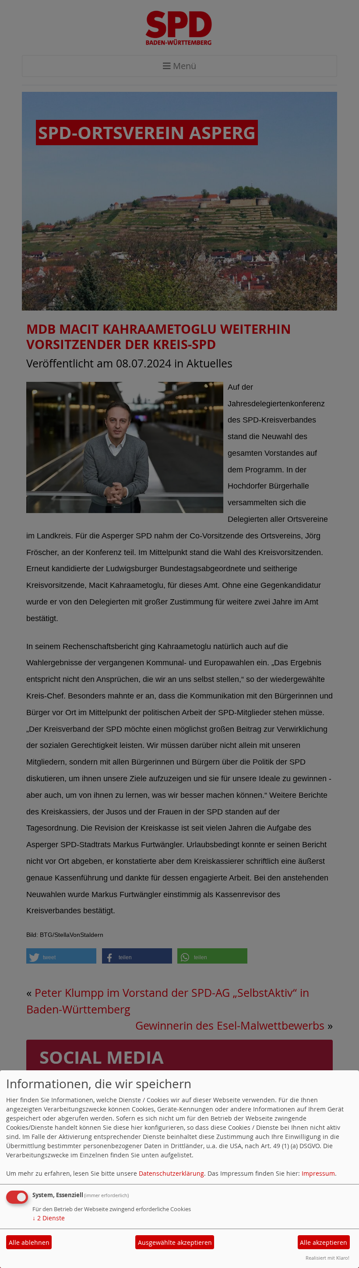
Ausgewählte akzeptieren (175, 1242)
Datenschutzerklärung (171, 1173)
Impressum (318, 1173)
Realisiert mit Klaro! (327, 1257)
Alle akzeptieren (323, 1242)
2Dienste (48, 1218)
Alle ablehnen (29, 1242)
